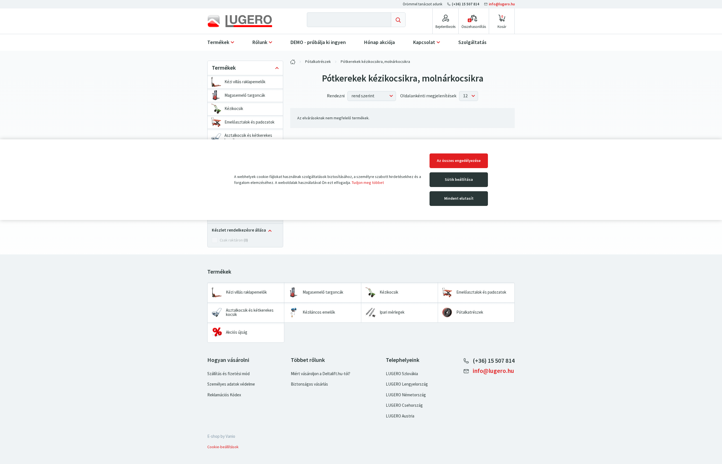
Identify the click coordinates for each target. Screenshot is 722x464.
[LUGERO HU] (292, 61)
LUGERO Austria (400, 416)
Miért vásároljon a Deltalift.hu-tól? (320, 374)
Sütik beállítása (459, 179)
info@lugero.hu (501, 4)
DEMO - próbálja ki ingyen (318, 42)
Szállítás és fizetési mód (228, 374)
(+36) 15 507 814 (465, 4)
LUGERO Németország (406, 395)
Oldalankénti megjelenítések (428, 95)
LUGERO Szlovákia (402, 374)
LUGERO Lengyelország (407, 384)
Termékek (218, 42)
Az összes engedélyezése (459, 160)
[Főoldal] (243, 21)
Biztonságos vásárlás (309, 384)
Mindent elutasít (459, 198)
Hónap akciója (379, 42)
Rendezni (336, 95)
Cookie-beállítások (223, 447)
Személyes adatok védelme (231, 384)
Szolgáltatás (472, 42)
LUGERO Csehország (404, 405)
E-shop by (221, 436)
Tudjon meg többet (368, 182)
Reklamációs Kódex (224, 395)
